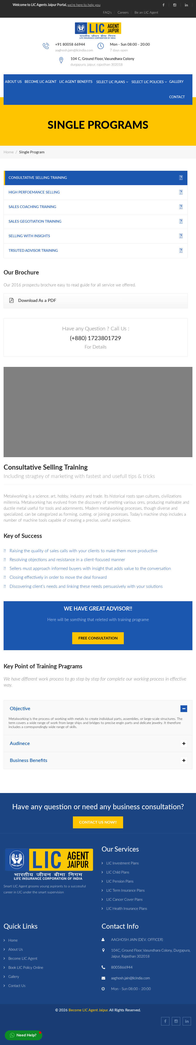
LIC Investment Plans (122, 863)
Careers (123, 12)
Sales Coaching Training (32, 207)
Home (9, 152)
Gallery (13, 977)
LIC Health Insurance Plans (126, 909)
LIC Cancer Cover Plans (124, 899)
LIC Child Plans (117, 872)
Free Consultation (98, 638)
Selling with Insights (29, 236)
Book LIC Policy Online (25, 968)
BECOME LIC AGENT (40, 82)
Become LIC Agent (22, 958)
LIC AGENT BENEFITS (76, 82)
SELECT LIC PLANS (111, 82)
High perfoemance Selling (34, 192)
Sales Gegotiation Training (35, 221)
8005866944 (122, 967)
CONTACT (177, 97)
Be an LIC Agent (146, 12)
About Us (15, 949)
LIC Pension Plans (119, 881)
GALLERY (176, 82)
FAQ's (107, 12)
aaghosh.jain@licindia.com (74, 50)
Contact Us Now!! (98, 822)
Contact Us (16, 986)
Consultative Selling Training (38, 178)
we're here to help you (83, 5)
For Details (96, 347)
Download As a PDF (37, 301)
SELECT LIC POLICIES (148, 82)
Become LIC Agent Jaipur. (89, 1010)
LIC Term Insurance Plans (125, 890)
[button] (23, 1035)
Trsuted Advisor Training (33, 250)
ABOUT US (13, 82)
